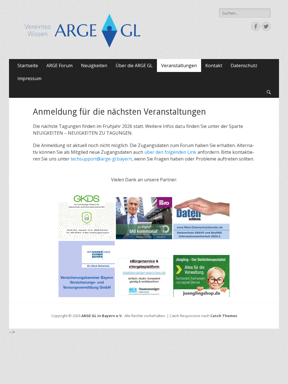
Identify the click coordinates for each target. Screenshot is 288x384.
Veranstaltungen (179, 65)
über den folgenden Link (170, 152)
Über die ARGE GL (134, 65)
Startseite (27, 65)
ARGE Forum (59, 65)
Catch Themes (223, 315)
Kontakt (213, 65)
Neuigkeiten (94, 65)
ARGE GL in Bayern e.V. (102, 315)
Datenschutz (244, 65)
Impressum (29, 78)
